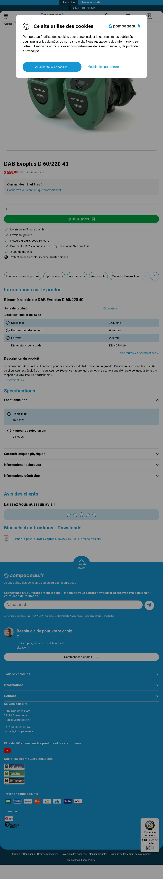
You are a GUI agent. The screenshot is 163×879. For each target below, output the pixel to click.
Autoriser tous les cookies (51, 66)
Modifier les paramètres (103, 66)
